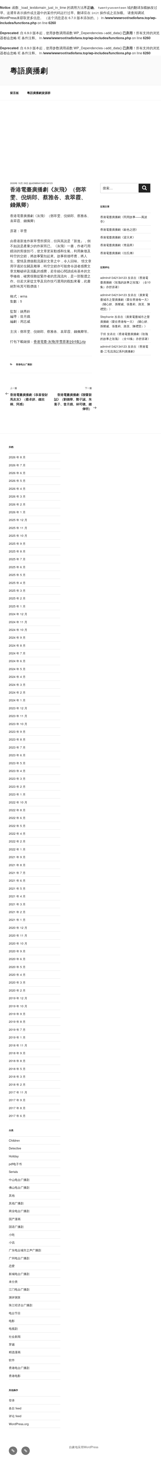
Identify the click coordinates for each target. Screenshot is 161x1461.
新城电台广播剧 (19, 1274)
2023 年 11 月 (18, 716)
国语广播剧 (16, 1226)
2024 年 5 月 (17, 669)
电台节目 (15, 1313)
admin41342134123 (42, 183)
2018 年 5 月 (17, 1069)
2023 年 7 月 (17, 747)
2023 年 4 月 (17, 771)
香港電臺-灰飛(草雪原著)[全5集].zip (60, 341)
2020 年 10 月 (18, 943)
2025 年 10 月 (18, 535)
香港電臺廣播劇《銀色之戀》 (119, 229)
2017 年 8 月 (17, 1108)
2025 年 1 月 (17, 606)
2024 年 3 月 (17, 684)
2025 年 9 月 (17, 543)
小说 (12, 1242)
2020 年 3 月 (17, 982)
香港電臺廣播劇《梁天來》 (117, 237)
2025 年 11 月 (18, 528)
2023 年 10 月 (18, 724)
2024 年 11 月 (18, 622)
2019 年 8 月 (17, 1021)
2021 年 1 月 (17, 920)
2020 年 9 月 (17, 951)
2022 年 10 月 (18, 802)
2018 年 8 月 (17, 1061)
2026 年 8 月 (17, 457)
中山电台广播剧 (19, 1180)
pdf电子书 (15, 1164)
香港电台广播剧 (24, 364)
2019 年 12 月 (18, 998)
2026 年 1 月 (17, 512)
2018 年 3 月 (17, 1076)
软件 (12, 1360)
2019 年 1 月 (17, 1037)
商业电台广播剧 (19, 1211)
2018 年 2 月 (17, 1084)
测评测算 (15, 1297)
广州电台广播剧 (19, 1258)
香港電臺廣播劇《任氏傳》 (117, 253)
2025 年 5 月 (17, 575)
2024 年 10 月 (18, 630)
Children (14, 1140)
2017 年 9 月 (17, 1100)
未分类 (13, 1281)
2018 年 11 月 (18, 1045)
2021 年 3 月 (17, 904)
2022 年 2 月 (17, 841)
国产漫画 (15, 1219)
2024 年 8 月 (17, 645)
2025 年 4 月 (17, 583)
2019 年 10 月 (18, 1006)
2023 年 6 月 (17, 755)
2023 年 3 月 (17, 778)
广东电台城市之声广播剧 (25, 1250)
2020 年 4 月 (17, 974)
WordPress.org (19, 1424)
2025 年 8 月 (17, 551)
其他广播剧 (16, 1203)
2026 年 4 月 (17, 488)
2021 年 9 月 (17, 857)
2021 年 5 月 (17, 888)
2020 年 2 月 (17, 990)
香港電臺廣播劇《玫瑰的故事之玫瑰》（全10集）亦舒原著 (125, 282)
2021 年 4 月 (17, 896)
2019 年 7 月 (17, 1029)
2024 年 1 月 (17, 700)
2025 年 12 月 (18, 520)
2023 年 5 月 (17, 763)
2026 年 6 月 (17, 473)
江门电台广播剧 (19, 1289)
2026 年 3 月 (17, 496)
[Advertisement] (80, 131)
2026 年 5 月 (17, 480)
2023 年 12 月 (18, 708)
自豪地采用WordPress (83, 1447)
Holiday (14, 1156)
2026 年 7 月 (17, 465)
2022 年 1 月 (17, 849)
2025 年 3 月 (17, 590)
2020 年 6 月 (17, 959)
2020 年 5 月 (17, 967)
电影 (12, 1321)
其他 (12, 1195)
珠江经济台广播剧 (20, 1305)
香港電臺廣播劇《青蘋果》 (117, 245)
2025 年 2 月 (17, 598)
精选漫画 (15, 1352)
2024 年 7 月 (17, 653)
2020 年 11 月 (18, 935)
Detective (15, 1148)
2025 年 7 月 (17, 559)
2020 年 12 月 (18, 927)
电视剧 (13, 1328)
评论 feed (15, 1416)
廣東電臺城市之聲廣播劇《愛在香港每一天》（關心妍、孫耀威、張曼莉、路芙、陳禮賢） (125, 302)
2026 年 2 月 (17, 504)
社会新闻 (15, 1336)
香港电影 (15, 1376)
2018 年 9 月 (17, 1053)
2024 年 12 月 (18, 614)
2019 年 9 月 (17, 1014)
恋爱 (12, 1266)
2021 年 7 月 (17, 873)
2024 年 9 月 (17, 637)
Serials (13, 1172)
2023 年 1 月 (17, 794)
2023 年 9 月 (17, 731)
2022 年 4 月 (17, 833)
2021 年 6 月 (17, 880)
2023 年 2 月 (17, 786)
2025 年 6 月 (17, 567)
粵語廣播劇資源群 (39, 93)
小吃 (12, 1234)
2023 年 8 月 (17, 739)
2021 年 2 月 (17, 912)
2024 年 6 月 (17, 661)
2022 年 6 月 (17, 818)
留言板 (14, 93)
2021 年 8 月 (17, 865)
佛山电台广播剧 (19, 1187)
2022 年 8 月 (17, 810)
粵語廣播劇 (29, 70)
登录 (12, 1400)
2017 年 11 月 (18, 1092)
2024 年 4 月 (17, 677)
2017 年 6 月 (17, 1116)
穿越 (12, 1344)
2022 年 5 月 (17, 826)
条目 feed (15, 1408)
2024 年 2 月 (17, 692)
